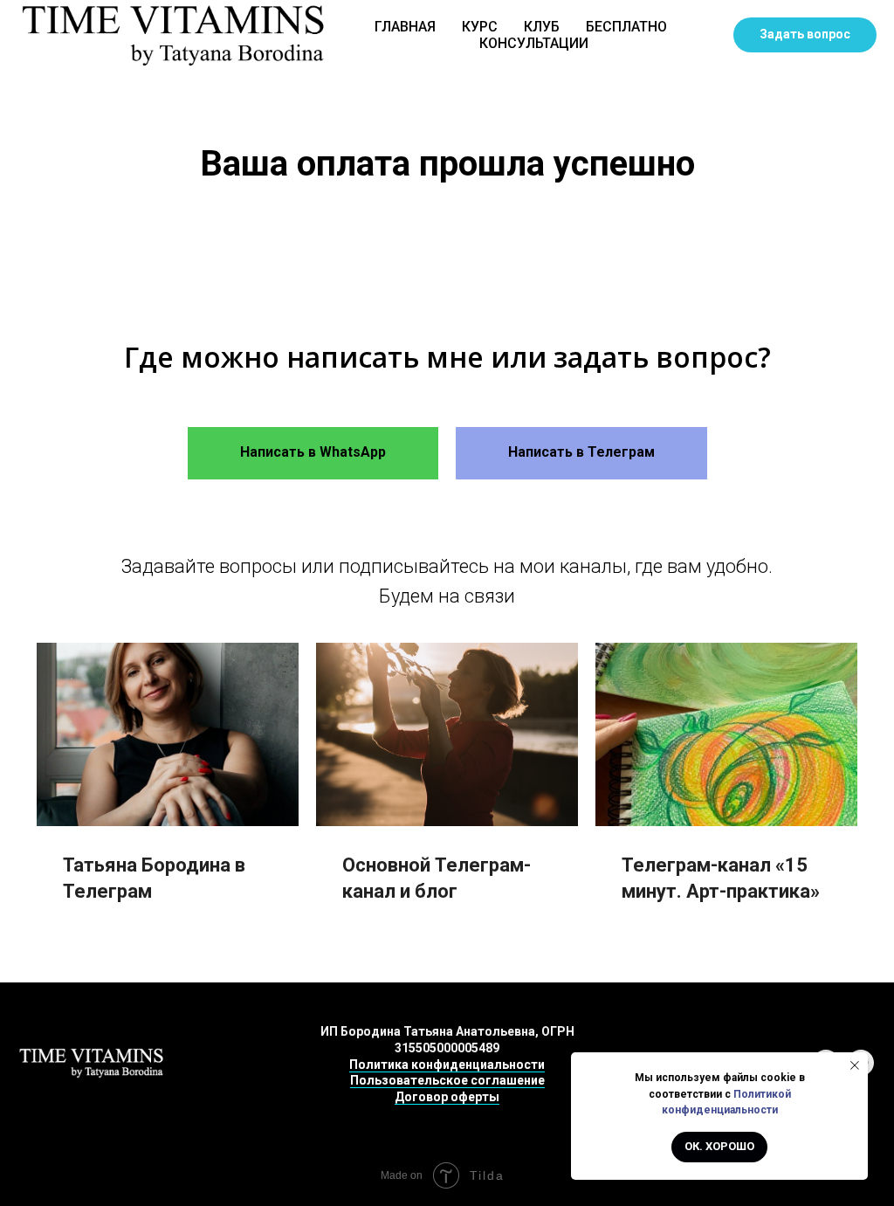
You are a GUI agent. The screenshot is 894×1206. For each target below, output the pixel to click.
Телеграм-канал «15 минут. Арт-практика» (721, 878)
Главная (405, 26)
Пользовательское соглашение (447, 1080)
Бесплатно (626, 26)
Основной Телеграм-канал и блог (436, 878)
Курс (480, 26)
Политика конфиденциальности (447, 1065)
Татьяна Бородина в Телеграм (154, 878)
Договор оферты (447, 1097)
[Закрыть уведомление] (854, 1065)
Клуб (542, 26)
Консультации (533, 43)
